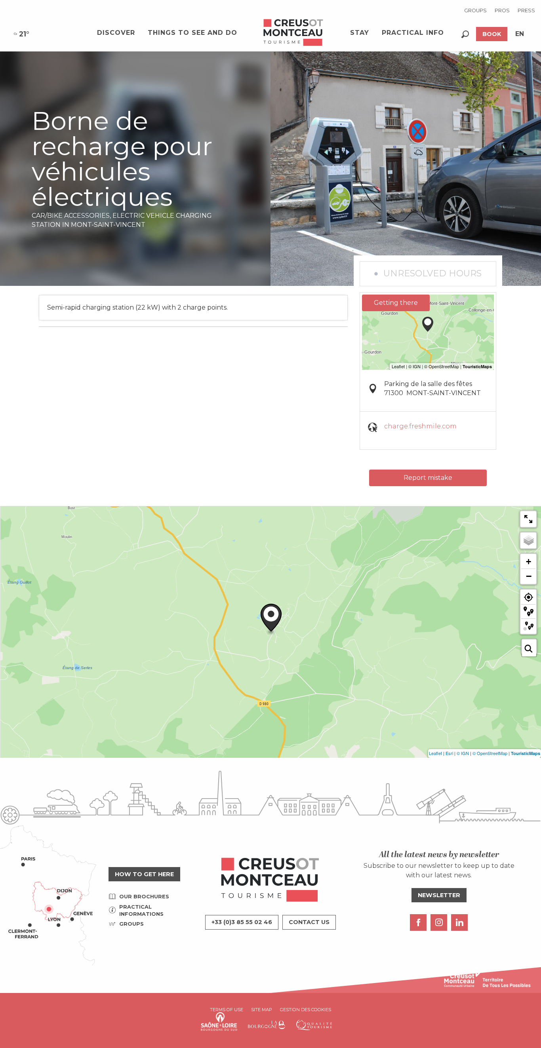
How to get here (144, 874)
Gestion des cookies (305, 1009)
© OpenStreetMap (489, 753)
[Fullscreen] (528, 519)
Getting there (396, 302)
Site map (261, 1009)
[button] (465, 34)
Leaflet (435, 753)
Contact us (309, 922)
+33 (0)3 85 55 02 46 (241, 922)
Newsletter (439, 895)
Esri (449, 753)
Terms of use (226, 1009)
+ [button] (528, 562)
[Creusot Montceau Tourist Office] (293, 33)
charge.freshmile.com (420, 426)
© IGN (463, 753)
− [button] (528, 576)
